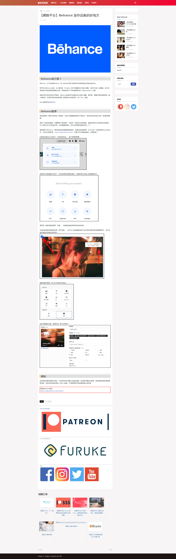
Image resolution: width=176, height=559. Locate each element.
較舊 (110, 550)
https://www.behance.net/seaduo (52, 391)
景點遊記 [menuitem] (79, 3)
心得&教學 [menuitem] (63, 3)
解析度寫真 (43, 2)
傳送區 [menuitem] (87, 3)
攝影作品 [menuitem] (53, 3)
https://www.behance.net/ (64, 132)
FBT (61, 556)
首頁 (41, 11)
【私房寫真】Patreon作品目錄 (131, 23)
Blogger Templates (51, 556)
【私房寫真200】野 (131, 31)
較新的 (40, 550)
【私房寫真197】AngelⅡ (131, 38)
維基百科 (52, 102)
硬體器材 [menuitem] (71, 3)
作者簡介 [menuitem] (94, 3)
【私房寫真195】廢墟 (131, 46)
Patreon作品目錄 (45, 408)
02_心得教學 (46, 11)
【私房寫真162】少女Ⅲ (131, 54)
